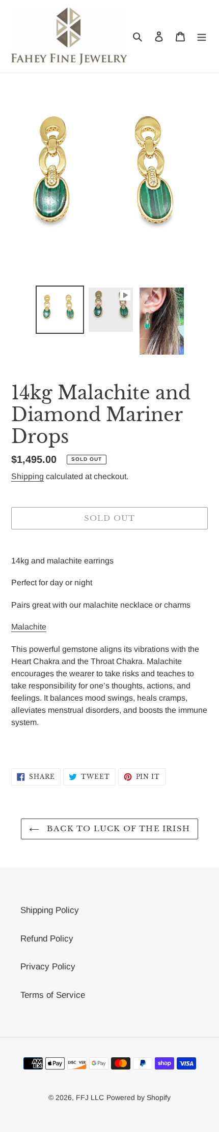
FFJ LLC (90, 1097)
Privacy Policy (47, 966)
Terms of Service (52, 995)
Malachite (28, 626)
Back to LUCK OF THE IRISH (117, 828)
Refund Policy (46, 939)
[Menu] (201, 36)
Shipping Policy (49, 910)
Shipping (27, 476)
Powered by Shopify (138, 1097)
